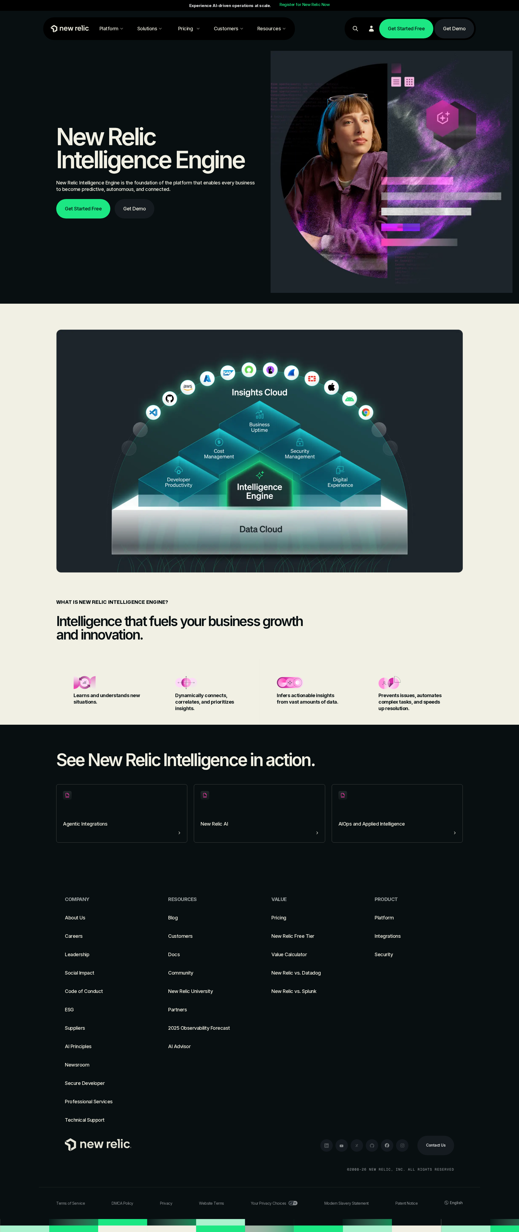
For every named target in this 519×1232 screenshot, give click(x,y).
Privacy (166, 1203)
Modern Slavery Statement (346, 1203)
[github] (371, 1145)
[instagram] (402, 1145)
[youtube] (341, 1145)
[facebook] (387, 1145)
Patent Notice (406, 1203)
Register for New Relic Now (305, 4)
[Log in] (371, 28)
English (456, 1202)
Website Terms (211, 1203)
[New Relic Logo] (68, 28)
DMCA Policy (122, 1203)
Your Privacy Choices (268, 1203)
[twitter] (356, 1145)
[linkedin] (326, 1145)
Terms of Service (70, 1203)
